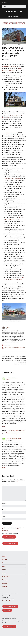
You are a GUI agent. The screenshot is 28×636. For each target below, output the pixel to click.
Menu (5, 2)
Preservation (7, 345)
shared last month (11, 133)
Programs (5, 579)
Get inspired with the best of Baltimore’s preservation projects (8, 358)
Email (4, 510)
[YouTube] (14, 11)
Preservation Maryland (9, 66)
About (4, 556)
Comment (5, 485)
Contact (4, 559)
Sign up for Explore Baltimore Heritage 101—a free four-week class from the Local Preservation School (20, 360)
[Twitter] (9, 11)
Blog (3, 566)
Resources (5, 583)
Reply (3, 426)
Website (4, 516)
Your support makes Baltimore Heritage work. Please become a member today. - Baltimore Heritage (13, 432)
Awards (4, 573)
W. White (8, 379)
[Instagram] (18, 11)
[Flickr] (12, 11)
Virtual (4, 569)
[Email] (20, 11)
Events (4, 563)
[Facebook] (6, 11)
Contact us (5, 600)
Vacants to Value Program (12, 178)
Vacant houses (15, 347)
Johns (8, 328)
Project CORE (7, 347)
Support (4, 586)
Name (4, 503)
